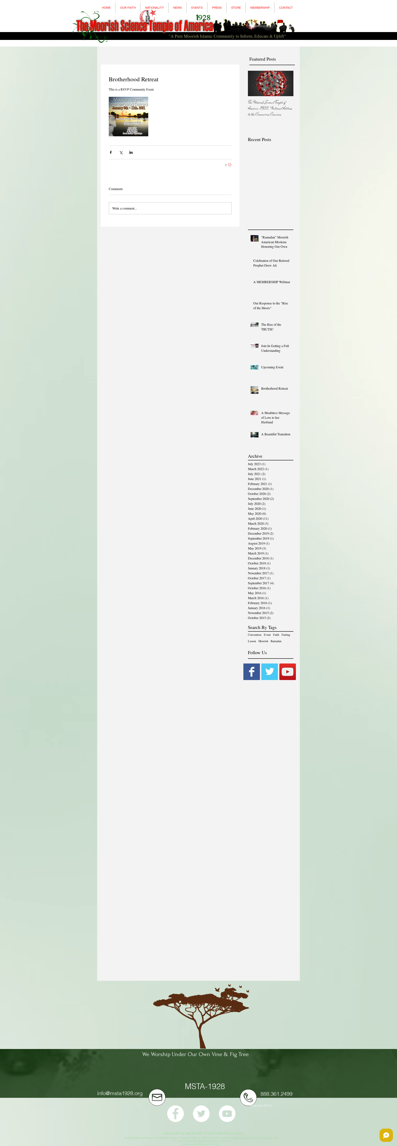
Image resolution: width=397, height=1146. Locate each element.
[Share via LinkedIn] (131, 152)
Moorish (263, 641)
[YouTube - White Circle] (227, 1113)
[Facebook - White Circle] (175, 1113)
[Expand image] (128, 116)
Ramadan (276, 641)
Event (267, 635)
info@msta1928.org (120, 1093)
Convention (254, 635)
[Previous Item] (254, 83)
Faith (276, 635)
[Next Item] (287, 83)
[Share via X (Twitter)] (121, 152)
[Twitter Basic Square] (269, 671)
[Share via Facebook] (111, 152)
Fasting (286, 635)
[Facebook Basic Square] (251, 671)
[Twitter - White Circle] (201, 1113)
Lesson (252, 641)
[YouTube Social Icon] (287, 671)
